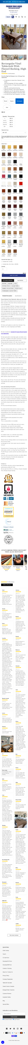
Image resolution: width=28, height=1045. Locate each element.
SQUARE (10, 283)
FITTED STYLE (6, 286)
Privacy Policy (6, 975)
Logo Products (17, 1019)
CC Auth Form (6, 957)
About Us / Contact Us (8, 972)
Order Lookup (6, 950)
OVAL (15, 283)
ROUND (4, 283)
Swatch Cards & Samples (8, 986)
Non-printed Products (8, 1019)
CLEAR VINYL (15, 286)
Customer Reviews (7, 993)
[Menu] (25, 16)
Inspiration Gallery (7, 997)
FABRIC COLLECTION (8, 288)
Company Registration (8, 979)
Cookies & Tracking (7, 968)
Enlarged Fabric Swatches (8, 989)
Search (4, 954)
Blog (4, 1000)
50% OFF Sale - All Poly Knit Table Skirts (14, 1)
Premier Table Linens (16, 1040)
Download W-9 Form (7, 961)
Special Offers (6, 1004)
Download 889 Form (7, 964)
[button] (2, 1042)
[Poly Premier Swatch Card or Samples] (6, 559)
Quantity (3, 266)
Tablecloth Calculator (7, 982)
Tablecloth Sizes (4, 130)
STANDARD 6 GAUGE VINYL (9, 290)
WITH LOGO (18, 288)
